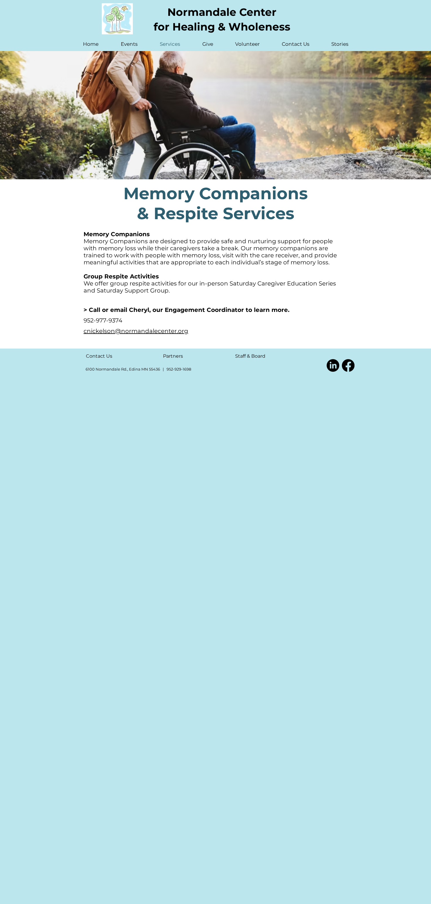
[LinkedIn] (333, 365)
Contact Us (99, 356)
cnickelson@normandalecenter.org (136, 330)
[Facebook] (348, 365)
